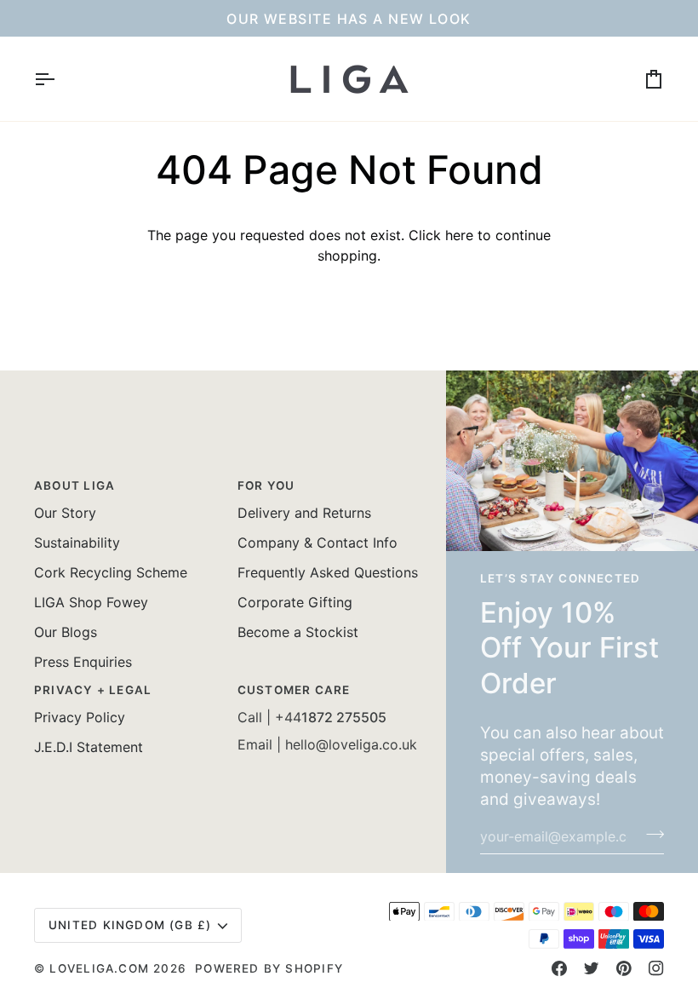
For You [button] (266, 485)
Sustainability (77, 542)
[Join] (650, 834)
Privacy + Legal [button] (93, 690)
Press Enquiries (83, 661)
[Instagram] (656, 968)
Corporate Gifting (294, 602)
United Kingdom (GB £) (130, 925)
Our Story (65, 512)
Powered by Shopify (269, 968)
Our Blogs (65, 631)
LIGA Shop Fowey (91, 602)
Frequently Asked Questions (327, 572)
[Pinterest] (624, 968)
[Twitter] (591, 968)
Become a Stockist (297, 631)
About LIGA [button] (74, 485)
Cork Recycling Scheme (110, 572)
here (459, 235)
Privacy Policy (79, 717)
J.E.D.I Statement (88, 746)
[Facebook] (559, 968)
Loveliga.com (99, 968)
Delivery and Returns (304, 512)
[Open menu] (59, 79)
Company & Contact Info (317, 542)
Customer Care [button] (294, 690)
